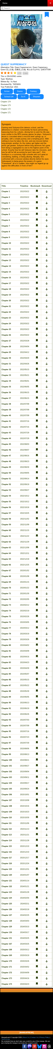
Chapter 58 (6, 519)
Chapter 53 (6, 490)
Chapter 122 (7, 886)
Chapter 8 (6, 232)
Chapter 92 (6, 714)
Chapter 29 (6, 352)
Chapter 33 (6, 375)
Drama (19, 91)
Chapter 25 (6, 329)
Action (6, 91)
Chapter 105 (7, 789)
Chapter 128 (7, 921)
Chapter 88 (6, 691)
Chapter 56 (6, 507)
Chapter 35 (6, 387)
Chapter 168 (7, 950)
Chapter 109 (7, 812)
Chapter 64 (6, 553)
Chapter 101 (7, 766)
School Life (8, 97)
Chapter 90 (6, 703)
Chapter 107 (7, 800)
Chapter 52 (6, 484)
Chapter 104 (7, 783)
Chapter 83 (6, 662)
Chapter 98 (6, 749)
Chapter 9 (6, 237)
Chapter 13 (6, 260)
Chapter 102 (7, 771)
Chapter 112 (7, 829)
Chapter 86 (6, 680)
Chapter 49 (6, 467)
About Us (26, 1037)
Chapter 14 (6, 266)
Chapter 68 (6, 576)
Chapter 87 (6, 685)
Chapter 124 (7, 898)
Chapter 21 (6, 306)
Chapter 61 (6, 536)
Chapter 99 (6, 754)
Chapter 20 (6, 301)
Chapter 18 (6, 289)
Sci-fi (23, 97)
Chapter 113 (7, 835)
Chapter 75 (6, 616)
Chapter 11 (6, 249)
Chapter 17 (6, 283)
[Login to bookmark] (47, 15)
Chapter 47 (6, 456)
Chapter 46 (6, 450)
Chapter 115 (7, 846)
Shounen (36, 97)
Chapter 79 (6, 639)
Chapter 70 (6, 588)
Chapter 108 (7, 806)
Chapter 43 (6, 433)
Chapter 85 (6, 674)
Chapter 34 (6, 381)
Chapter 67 (6, 570)
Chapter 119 (7, 869)
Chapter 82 (6, 657)
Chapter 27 (6, 341)
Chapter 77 (6, 628)
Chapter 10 (6, 243)
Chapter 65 (6, 559)
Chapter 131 (7, 938)
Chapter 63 (6, 547)
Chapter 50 (6, 473)
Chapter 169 (7, 955)
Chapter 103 (7, 777)
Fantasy (33, 91)
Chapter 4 (6, 209)
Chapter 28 (6, 346)
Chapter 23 (6, 318)
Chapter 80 (6, 645)
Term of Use (5, 1039)
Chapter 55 (6, 502)
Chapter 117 (7, 858)
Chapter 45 (6, 444)
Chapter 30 (6, 358)
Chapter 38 (6, 404)
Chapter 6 (6, 220)
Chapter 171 (6, 113)
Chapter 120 (7, 875)
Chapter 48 (6, 461)
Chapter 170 (7, 961)
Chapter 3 (6, 203)
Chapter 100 (7, 760)
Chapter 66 (6, 565)
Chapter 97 (6, 743)
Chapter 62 (6, 542)
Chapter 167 (7, 944)
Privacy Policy (44, 1037)
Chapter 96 (6, 737)
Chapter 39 (6, 410)
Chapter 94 (6, 726)
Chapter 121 (7, 881)
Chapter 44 (6, 438)
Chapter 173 (6, 105)
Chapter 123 (7, 892)
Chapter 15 (6, 272)
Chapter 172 (6, 109)
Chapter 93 (6, 720)
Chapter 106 (7, 794)
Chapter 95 (6, 731)
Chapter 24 (6, 323)
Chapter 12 (6, 255)
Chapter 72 (6, 599)
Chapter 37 (6, 398)
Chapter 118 (7, 863)
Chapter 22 (6, 312)
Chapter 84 (6, 668)
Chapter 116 (7, 852)
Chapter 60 (6, 530)
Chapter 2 (6, 197)
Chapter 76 (6, 622)
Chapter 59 (6, 525)
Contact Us (34, 1037)
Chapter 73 (6, 605)
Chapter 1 (6, 191)
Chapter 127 (7, 915)
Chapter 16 (6, 278)
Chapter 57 (6, 513)
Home (5, 3)
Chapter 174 (6, 102)
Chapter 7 (6, 226)
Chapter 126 (7, 909)
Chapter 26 (6, 335)
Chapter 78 (6, 634)
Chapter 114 (7, 840)
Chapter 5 (6, 214)
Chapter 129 (7, 927)
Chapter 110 (7, 817)
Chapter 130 (7, 932)
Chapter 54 (6, 496)
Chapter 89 (6, 697)
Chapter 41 (6, 421)
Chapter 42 (6, 427)
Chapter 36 (6, 392)
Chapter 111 (7, 823)
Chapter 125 (7, 904)
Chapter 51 (6, 479)
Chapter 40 (6, 415)
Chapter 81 (6, 651)
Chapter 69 (6, 582)
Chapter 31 (6, 364)
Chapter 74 (6, 611)
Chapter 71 (6, 593)
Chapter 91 (6, 708)
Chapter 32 (6, 369)
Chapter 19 (6, 295)
